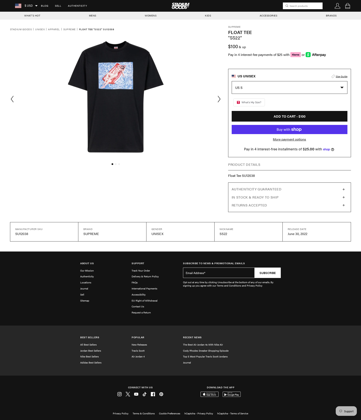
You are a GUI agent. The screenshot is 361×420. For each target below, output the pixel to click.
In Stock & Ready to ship (255, 197)
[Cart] (347, 6)
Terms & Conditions (144, 413)
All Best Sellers (88, 344)
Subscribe (267, 273)
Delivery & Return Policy (145, 276)
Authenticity (77, 6)
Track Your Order (141, 270)
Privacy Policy (120, 413)
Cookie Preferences (169, 413)
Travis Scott (138, 350)
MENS (92, 15)
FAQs (135, 282)
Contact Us (138, 306)
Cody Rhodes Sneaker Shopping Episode (206, 350)
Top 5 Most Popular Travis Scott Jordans (205, 356)
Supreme (69, 29)
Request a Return (141, 312)
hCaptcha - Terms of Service (232, 413)
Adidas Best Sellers (91, 362)
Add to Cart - (289, 116)
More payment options (289, 139)
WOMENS (150, 15)
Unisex (40, 29)
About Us (87, 263)
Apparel (54, 29)
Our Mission (87, 270)
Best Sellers (89, 337)
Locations (85, 282)
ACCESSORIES (268, 15)
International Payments (144, 288)
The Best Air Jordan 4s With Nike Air (203, 344)
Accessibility (139, 294)
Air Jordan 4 (138, 356)
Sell (58, 6)
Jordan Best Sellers (90, 350)
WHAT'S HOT (32, 15)
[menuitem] (45, 6)
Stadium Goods (21, 29)
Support (138, 263)
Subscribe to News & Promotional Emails (214, 263)
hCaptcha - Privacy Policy (198, 413)
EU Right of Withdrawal (145, 300)
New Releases (139, 344)
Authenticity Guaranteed (257, 189)
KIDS (208, 15)
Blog (44, 6)
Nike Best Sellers (89, 356)
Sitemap (84, 300)
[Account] (337, 6)
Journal (84, 288)
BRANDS (331, 15)
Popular (138, 337)
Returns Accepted (249, 205)
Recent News (192, 337)
